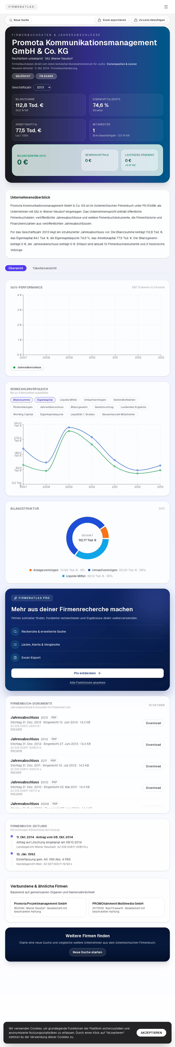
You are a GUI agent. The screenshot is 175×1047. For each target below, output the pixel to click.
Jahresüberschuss (29, 367)
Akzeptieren (151, 1033)
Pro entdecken (85, 673)
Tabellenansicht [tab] (44, 268)
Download (153, 723)
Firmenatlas (21, 7)
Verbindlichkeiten (124, 400)
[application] (87, 327)
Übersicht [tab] (16, 268)
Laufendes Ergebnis (133, 407)
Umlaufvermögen (95, 400)
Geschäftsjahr (22, 87)
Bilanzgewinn (79, 407)
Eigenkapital (45, 400)
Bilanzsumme (21, 400)
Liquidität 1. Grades (83, 414)
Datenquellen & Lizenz (122, 64)
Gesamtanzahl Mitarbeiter (118, 414)
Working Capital (23, 414)
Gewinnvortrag (104, 407)
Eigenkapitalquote (51, 414)
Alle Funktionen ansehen (87, 682)
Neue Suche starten (87, 952)
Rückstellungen (23, 407)
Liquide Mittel (68, 400)
